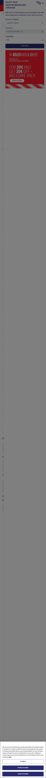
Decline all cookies (23, 767)
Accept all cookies (23, 774)
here (10, 757)
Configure (23, 761)
